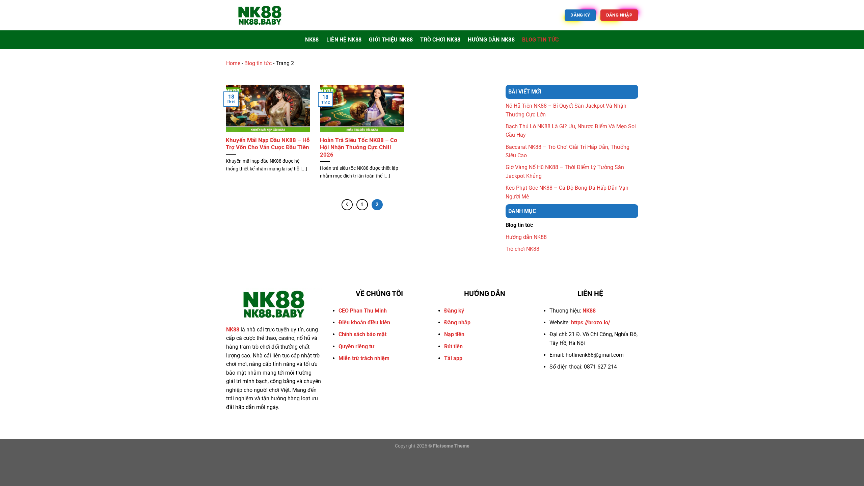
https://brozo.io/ (590, 322)
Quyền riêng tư (356, 346)
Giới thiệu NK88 (391, 39)
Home (233, 63)
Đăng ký (454, 310)
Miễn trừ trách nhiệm (364, 358)
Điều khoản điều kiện (364, 322)
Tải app (453, 358)
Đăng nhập (457, 322)
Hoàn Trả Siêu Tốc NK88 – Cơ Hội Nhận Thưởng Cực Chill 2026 (358, 147)
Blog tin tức (540, 39)
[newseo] (260, 15)
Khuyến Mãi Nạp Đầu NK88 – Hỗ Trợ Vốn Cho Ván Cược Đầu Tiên (268, 144)
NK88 (312, 39)
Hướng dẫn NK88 (491, 39)
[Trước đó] (347, 205)
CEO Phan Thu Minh (363, 310)
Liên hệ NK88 (344, 39)
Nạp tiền (454, 334)
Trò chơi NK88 (440, 39)
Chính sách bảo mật (362, 334)
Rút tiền (453, 346)
